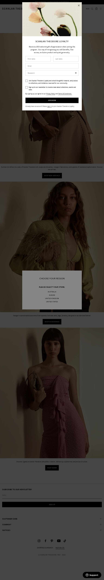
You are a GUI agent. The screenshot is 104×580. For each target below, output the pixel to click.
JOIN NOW (52, 100)
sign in (49, 106)
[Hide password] (76, 73)
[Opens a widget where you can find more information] (92, 575)
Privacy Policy (50, 93)
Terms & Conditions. (65, 93)
